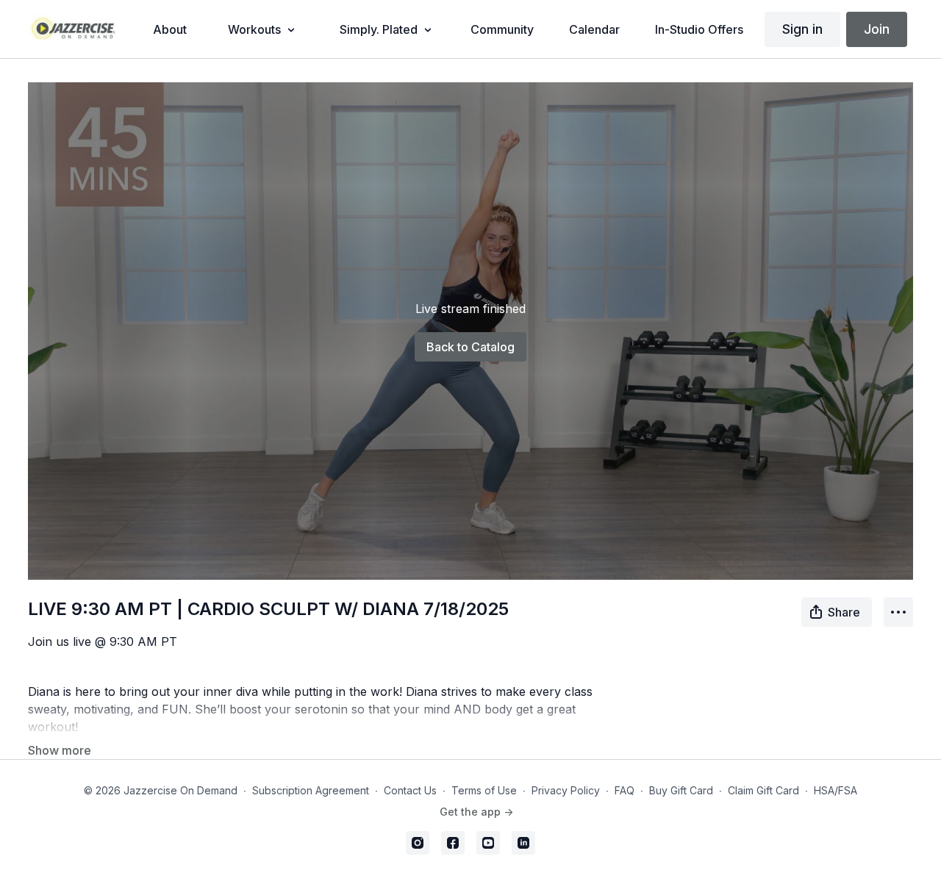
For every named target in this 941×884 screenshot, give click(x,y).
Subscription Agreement (310, 790)
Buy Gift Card (681, 790)
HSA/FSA (835, 790)
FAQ (624, 790)
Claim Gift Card (763, 790)
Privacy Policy (566, 790)
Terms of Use (484, 790)
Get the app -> (476, 811)
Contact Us (410, 790)
